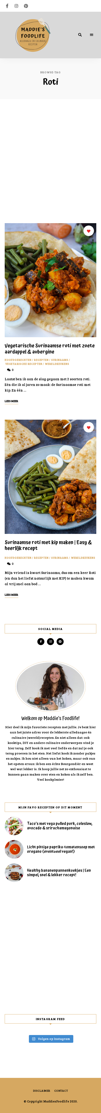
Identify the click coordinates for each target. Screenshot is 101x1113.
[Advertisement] (50, 161)
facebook (7, 6)
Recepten (41, 360)
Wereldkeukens (57, 364)
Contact (61, 1090)
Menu (91, 35)
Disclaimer (41, 1090)
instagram (16, 6)
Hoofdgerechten (18, 360)
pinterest (26, 6)
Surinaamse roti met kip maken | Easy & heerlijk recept (48, 545)
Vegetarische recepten (23, 364)
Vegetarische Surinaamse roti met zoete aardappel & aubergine (50, 349)
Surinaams (59, 360)
